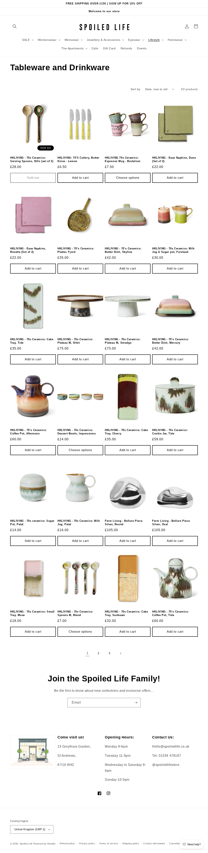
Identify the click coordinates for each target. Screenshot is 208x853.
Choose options (128, 177)
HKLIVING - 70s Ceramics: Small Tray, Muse (32, 613)
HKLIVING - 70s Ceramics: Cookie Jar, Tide (170, 432)
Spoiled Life (26, 843)
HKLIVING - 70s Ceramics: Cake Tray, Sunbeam (126, 613)
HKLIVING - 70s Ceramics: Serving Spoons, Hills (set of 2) (31, 159)
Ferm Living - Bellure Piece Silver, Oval (171, 522)
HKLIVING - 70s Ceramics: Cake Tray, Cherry (126, 432)
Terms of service (108, 843)
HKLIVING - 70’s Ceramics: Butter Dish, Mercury (170, 341)
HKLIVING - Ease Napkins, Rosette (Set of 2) (28, 250)
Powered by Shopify (44, 843)
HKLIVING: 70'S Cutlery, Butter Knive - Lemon (78, 159)
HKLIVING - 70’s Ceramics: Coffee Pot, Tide (170, 613)
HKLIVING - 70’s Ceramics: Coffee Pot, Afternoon (28, 432)
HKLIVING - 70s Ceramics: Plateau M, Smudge (122, 341)
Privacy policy (87, 843)
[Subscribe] (135, 702)
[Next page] (120, 653)
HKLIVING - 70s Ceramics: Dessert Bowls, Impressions (76, 432)
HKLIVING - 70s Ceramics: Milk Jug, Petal (78, 522)
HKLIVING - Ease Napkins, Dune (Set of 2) (174, 159)
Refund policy (67, 843)
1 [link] (88, 653)
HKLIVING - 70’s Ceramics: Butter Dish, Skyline (123, 250)
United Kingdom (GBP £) (29, 829)
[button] (14, 26)
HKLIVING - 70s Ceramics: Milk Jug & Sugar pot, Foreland (173, 250)
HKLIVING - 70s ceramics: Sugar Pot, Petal (32, 522)
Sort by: (136, 89)
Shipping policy (130, 843)
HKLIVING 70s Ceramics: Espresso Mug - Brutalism (122, 159)
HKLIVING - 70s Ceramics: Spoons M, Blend (75, 613)
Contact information (154, 843)
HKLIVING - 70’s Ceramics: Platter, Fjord (75, 250)
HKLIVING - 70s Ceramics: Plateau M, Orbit (75, 341)
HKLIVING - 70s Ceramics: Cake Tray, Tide (31, 341)
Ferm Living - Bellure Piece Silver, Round (123, 522)
